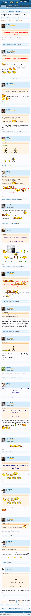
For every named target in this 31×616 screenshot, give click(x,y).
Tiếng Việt (3, 612)
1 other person (18, 266)
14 (19, 20)
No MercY (8, 24)
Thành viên (9, 5)
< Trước (2, 20)
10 (11, 20)
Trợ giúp (28, 612)
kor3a (7, 137)
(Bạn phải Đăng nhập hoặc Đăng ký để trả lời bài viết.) (19, 600)
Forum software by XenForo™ (6, 614)
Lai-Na (8, 171)
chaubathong (15, 44)
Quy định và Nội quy (27, 614)
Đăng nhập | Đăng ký (24, 1)
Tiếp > (22, 20)
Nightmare (9, 568)
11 (13, 20)
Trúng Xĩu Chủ (8, 131)
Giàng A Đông (8, 44)
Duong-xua (4, 562)
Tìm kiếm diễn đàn (5, 7)
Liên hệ (24, 612)
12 (15, 20)
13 (17, 20)
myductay (8, 367)
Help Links (16, 5)
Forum (3, 5)
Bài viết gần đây (13, 7)
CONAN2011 (4, 362)
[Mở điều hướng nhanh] (29, 11)
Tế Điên (3, 44)
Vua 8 (9, 483)
